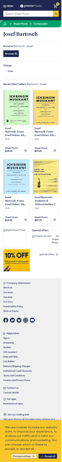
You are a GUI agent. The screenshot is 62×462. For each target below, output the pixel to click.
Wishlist (7, 347)
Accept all (49, 456)
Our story (8, 301)
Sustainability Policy (13, 306)
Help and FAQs (10, 356)
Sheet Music (20, 24)
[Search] (56, 14)
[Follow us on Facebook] (6, 320)
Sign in (6, 338)
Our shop (7, 297)
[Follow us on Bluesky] (20, 320)
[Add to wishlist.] (25, 150)
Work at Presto (11, 311)
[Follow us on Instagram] (26, 320)
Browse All (11, 53)
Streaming (8, 342)
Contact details (11, 392)
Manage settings (22, 456)
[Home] (5, 24)
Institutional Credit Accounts (17, 371)
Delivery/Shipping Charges (16, 366)
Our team (8, 292)
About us (7, 287)
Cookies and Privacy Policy (16, 380)
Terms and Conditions (14, 375)
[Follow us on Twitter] (13, 320)
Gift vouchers (10, 352)
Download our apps (13, 403)
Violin (10, 71)
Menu (10, 6)
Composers (40, 24)
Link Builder (9, 361)
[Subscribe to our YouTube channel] (33, 320)
